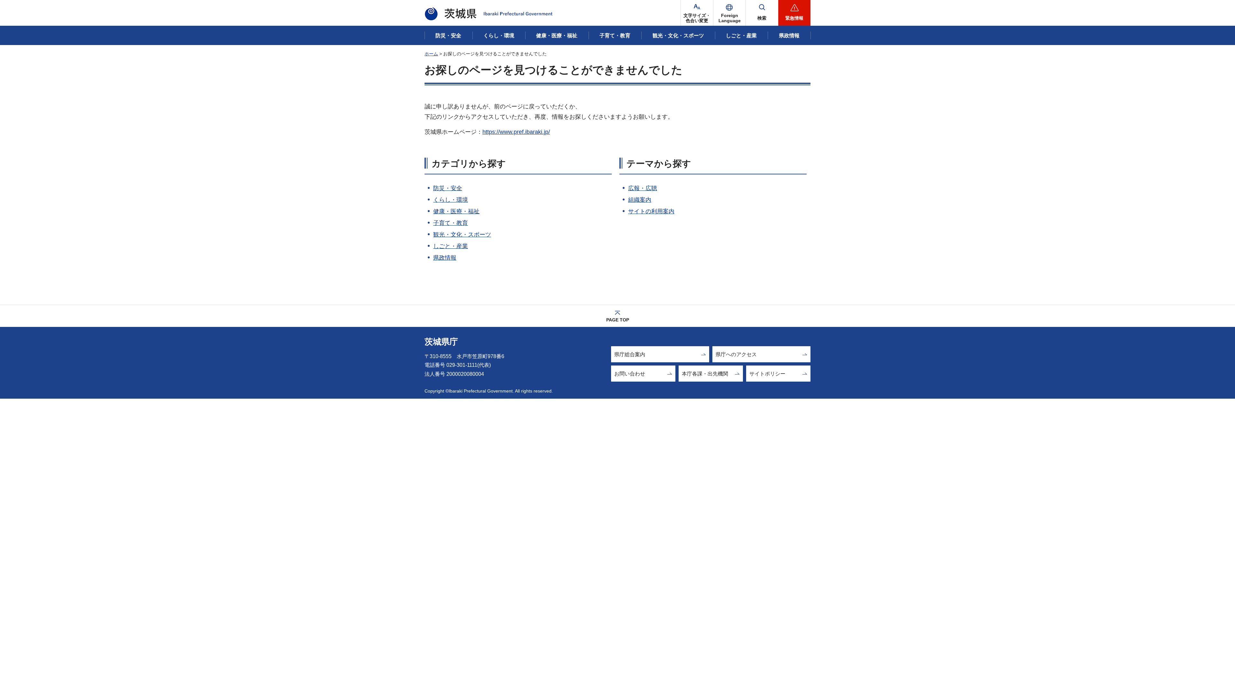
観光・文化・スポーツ (462, 234)
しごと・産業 (450, 246)
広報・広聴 (642, 188)
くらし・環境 (450, 200)
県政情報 (444, 258)
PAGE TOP (617, 319)
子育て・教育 (450, 223)
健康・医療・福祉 (456, 211)
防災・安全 (447, 188)
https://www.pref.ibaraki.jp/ (516, 132)
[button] (729, 13)
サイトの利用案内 (651, 211)
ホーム (431, 53)
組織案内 (639, 200)
